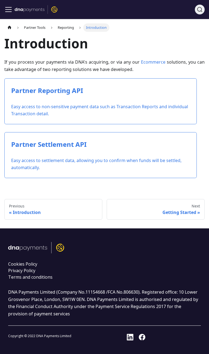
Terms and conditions (30, 277)
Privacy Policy (21, 270)
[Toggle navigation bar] (8, 9)
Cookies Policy (22, 264)
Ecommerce (153, 62)
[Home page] (9, 27)
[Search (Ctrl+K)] (200, 9)
